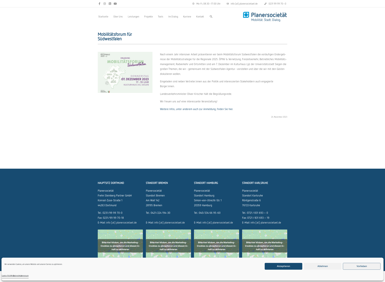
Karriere (187, 16)
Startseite (103, 16)
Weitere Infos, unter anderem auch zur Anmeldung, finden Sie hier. (196, 109)
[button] (211, 16)
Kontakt (200, 16)
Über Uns (118, 16)
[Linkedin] (110, 4)
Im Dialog (173, 16)
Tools (160, 16)
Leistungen (133, 16)
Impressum (25, 275)
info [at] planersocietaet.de (121, 222)
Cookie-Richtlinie (8, 275)
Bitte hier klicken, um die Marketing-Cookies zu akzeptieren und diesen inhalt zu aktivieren (120, 246)
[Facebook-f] (99, 4)
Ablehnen (322, 266)
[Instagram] (105, 4)
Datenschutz (17, 275)
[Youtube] (115, 4)
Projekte (148, 16)
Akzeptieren (283, 266)
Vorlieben (362, 266)
